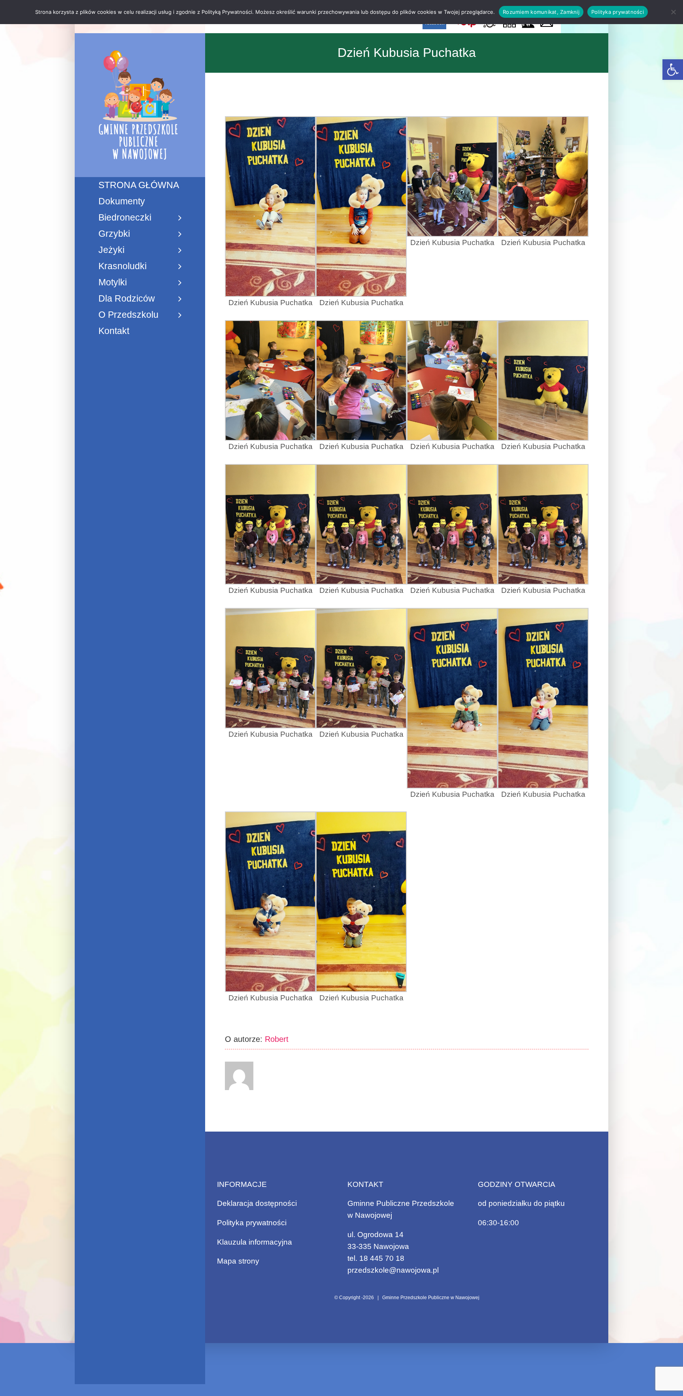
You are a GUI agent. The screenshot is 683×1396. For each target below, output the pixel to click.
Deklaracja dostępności (257, 1203)
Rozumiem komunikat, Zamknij (541, 12)
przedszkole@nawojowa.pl (393, 1270)
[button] (672, 69)
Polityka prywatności (252, 1223)
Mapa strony (238, 1261)
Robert (277, 1039)
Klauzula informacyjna (254, 1242)
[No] (673, 12)
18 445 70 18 (381, 1258)
